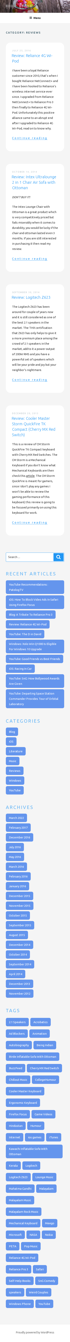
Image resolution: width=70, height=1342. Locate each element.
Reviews (14, 770)
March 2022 (16, 817)
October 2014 (18, 954)
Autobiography (19, 1045)
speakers (15, 1292)
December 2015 (19, 896)
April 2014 (15, 974)
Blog (12, 731)
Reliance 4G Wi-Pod (22, 1257)
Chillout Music (18, 1079)
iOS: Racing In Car (20, 668)
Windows (15, 780)
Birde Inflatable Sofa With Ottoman (32, 1056)
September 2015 (20, 925)
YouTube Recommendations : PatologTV (28, 587)
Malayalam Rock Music (23, 1211)
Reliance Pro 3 (18, 1269)
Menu (37, 18)
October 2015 (18, 915)
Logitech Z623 (18, 1177)
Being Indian (45, 1045)
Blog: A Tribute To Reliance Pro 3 (30, 614)
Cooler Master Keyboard (25, 1091)
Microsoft (15, 1234)
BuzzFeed (15, 1068)
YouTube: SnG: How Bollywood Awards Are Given (34, 681)
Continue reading (29, 138)
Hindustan (16, 1125)
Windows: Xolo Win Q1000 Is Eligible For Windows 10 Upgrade (32, 646)
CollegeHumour (45, 1079)
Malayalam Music (20, 1200)
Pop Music (31, 1246)
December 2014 (19, 944)
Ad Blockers (17, 1033)
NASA (33, 1234)
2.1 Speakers (17, 1022)
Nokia (49, 1234)
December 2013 (19, 983)
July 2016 (15, 847)
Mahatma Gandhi (20, 1188)
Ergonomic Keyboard (23, 1102)
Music (12, 761)
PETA (12, 1246)
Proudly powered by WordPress (35, 1332)
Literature (16, 751)
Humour (35, 1125)
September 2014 (20, 964)
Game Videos (43, 1114)
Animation (39, 1033)
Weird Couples (38, 1292)
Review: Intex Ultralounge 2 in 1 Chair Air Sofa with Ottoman (34, 182)
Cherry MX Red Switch (44, 1068)
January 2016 (17, 886)
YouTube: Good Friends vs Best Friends (34, 659)
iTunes (53, 1137)
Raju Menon (19, 7)
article (30, 475)
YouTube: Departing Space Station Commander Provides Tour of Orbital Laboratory (33, 699)
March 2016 (16, 866)
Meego (49, 1223)
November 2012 (19, 993)
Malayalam (46, 1188)
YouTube (15, 790)
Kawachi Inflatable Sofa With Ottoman (28, 1151)
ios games (34, 1137)
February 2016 (18, 876)
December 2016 (19, 837)
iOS (11, 741)
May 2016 (15, 857)
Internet (14, 1137)
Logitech (31, 1165)
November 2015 (19, 905)
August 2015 (17, 935)
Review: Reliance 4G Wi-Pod (27, 624)
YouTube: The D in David (25, 634)
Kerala (13, 1165)
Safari (40, 1269)
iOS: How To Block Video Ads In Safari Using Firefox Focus (33, 602)
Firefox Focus (18, 1114)
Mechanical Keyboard (23, 1223)
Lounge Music (44, 1177)
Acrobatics (40, 1022)
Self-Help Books (20, 1280)
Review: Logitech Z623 (31, 297)
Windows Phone (20, 1303)
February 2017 (18, 827)
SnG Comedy (46, 1280)
